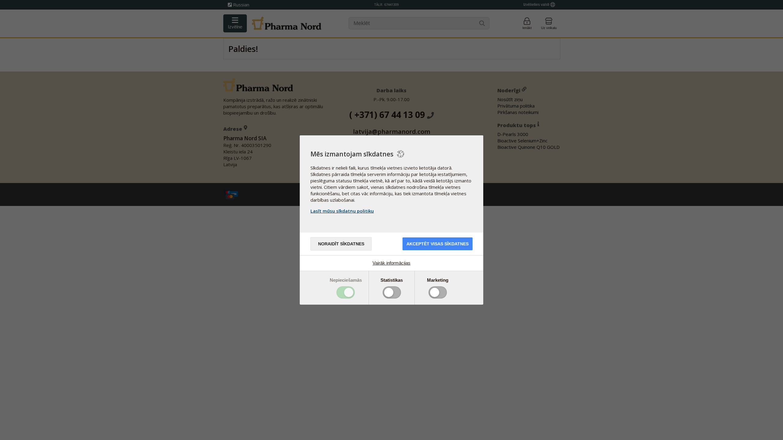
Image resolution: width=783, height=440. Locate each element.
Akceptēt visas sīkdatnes (437, 243)
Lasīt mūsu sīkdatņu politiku (342, 211)
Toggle (345, 292)
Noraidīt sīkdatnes (341, 243)
